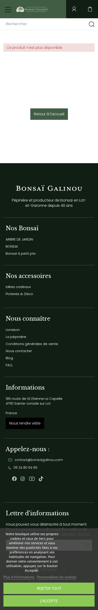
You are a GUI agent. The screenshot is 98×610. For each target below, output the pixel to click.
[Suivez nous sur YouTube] (32, 479)
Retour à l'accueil (49, 114)
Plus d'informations (18, 577)
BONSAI (12, 246)
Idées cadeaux (18, 286)
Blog (9, 358)
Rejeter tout (49, 588)
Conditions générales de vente (32, 343)
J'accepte (49, 600)
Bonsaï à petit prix (21, 253)
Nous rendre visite (25, 423)
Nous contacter (19, 350)
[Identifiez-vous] (74, 9)
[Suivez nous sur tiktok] (41, 479)
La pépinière (16, 336)
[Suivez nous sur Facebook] (14, 479)
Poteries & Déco (19, 293)
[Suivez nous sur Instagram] (23, 479)
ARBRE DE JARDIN (19, 239)
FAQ (9, 365)
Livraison (13, 329)
